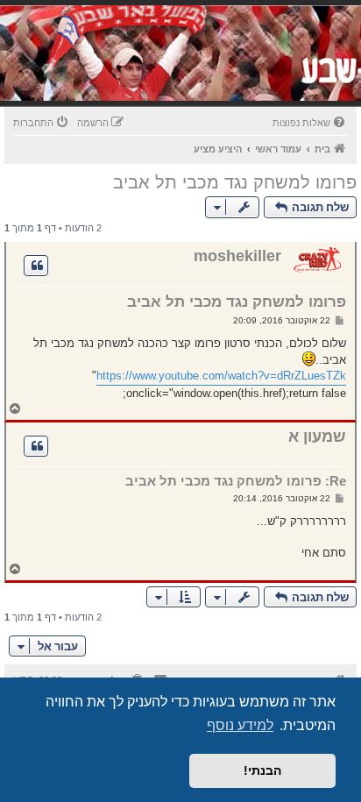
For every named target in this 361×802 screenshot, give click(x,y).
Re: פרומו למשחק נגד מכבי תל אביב (235, 480)
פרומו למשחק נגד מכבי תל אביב (235, 182)
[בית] (240, 74)
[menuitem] (310, 122)
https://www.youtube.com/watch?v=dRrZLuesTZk (221, 375)
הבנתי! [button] (262, 770)
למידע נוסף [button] (240, 725)
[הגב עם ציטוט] (36, 265)
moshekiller (237, 256)
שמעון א (317, 436)
